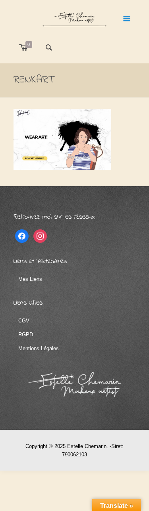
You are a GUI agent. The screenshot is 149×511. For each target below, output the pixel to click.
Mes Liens (30, 279)
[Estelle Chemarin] (74, 18)
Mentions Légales (38, 348)
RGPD (25, 334)
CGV (23, 321)
